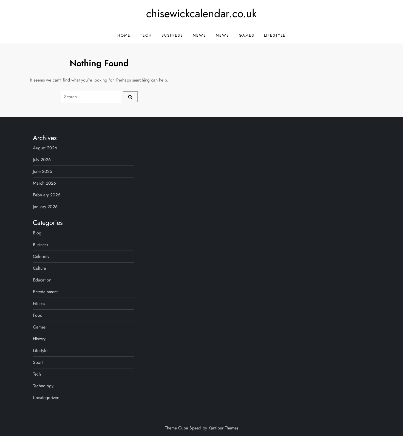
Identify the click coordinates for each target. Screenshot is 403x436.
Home (123, 35)
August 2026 (45, 148)
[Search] (130, 96)
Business (172, 35)
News (199, 35)
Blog (37, 233)
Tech (146, 35)
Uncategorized (46, 397)
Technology (43, 386)
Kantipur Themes (223, 428)
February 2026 (46, 195)
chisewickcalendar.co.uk (201, 13)
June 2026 (42, 171)
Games (246, 35)
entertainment (45, 292)
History (39, 339)
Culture (39, 268)
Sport (38, 362)
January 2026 (45, 207)
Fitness (39, 303)
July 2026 (42, 159)
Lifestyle (275, 35)
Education (42, 280)
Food (37, 315)
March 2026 (44, 183)
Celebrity (41, 256)
